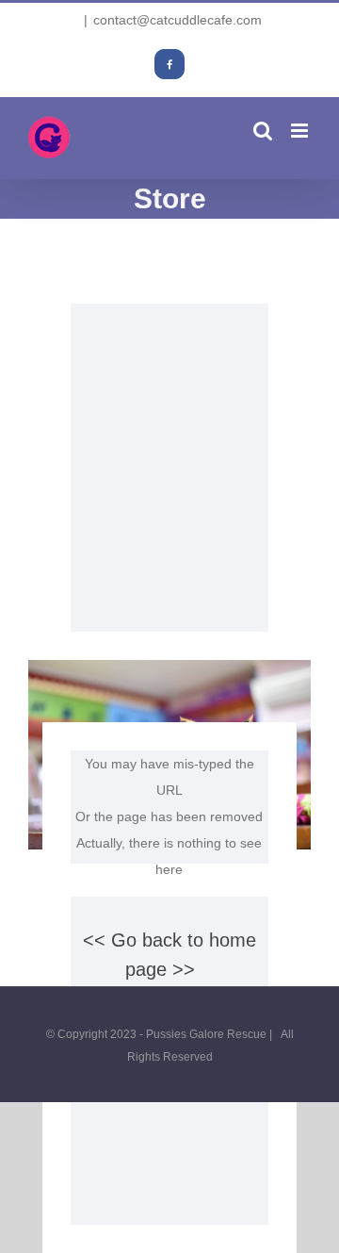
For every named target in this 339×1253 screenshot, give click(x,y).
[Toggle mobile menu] (301, 130)
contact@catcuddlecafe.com (177, 19)
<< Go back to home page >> (169, 955)
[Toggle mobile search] (262, 130)
